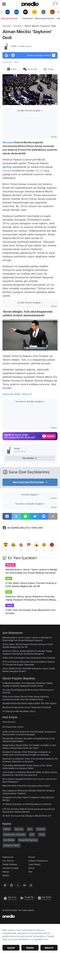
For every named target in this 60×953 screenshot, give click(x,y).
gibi (48, 284)
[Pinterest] (31, 885)
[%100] (34, 12)
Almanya (7, 142)
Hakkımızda (7, 857)
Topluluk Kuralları (10, 868)
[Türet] (52, 12)
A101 (32, 834)
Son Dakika (9, 840)
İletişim (5, 875)
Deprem (19, 829)
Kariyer (31, 857)
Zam (30, 829)
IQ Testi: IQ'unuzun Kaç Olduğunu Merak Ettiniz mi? (26, 815)
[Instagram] (5, 885)
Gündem (18, 26)
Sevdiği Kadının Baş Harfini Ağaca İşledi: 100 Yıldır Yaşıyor (29, 703)
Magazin (10, 565)
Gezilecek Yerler (11, 845)
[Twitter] (18, 885)
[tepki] (5, 544)
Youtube (41, 829)
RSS (30, 871)
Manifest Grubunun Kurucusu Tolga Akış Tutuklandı (26, 707)
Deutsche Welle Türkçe (15, 394)
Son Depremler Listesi (12, 727)
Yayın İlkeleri (34, 864)
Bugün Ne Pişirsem (28, 840)
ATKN (21, 46)
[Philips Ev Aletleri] (16, 12)
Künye (31, 868)
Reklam (5, 871)
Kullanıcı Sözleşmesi (38, 860)
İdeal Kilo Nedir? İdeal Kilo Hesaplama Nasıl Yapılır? (26, 785)
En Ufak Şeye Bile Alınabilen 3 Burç (19, 711)
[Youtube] (24, 885)
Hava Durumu (8, 722)
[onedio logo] (28, 916)
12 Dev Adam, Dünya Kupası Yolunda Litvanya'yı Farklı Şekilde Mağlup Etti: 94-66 (31, 584)
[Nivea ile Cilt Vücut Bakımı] (7, 12)
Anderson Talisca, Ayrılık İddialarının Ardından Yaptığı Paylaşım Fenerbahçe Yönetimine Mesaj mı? (30, 598)
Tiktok (42, 834)
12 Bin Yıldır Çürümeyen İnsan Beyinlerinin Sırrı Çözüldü (30, 611)
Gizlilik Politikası (9, 864)
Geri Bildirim (8, 860)
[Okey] (25, 12)
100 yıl (39, 170)
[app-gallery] (45, 898)
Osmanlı (7, 170)
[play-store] (28, 898)
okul (29, 359)
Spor (9, 578)
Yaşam (10, 605)
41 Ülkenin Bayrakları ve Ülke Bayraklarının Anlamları (26, 804)
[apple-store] (10, 898)
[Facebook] (11, 885)
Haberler (6, 26)
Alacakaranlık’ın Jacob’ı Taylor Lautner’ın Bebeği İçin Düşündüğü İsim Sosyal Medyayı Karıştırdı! (31, 571)
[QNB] (43, 12)
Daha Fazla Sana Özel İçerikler (28, 482)
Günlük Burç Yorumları (14, 834)
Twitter (7, 829)
